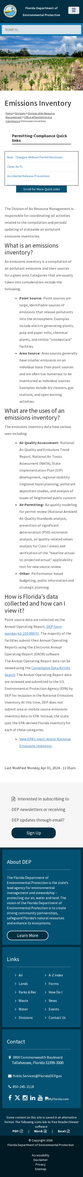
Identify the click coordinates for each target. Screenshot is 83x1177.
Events (54, 1009)
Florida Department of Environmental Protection (41, 1145)
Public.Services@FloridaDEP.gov (37, 1076)
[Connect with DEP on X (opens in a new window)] (18, 1096)
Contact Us (57, 1017)
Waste (23, 1000)
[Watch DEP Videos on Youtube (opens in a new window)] (40, 1096)
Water (23, 1009)
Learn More (27, 935)
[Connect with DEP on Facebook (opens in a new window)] (10, 1096)
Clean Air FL (15, 167)
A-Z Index (56, 975)
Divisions (20, 113)
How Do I (55, 992)
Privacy (41, 1164)
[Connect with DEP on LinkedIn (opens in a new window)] (33, 1096)
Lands (23, 983)
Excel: (62, 1131)
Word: (39, 1131)
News (53, 1000)
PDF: (16, 1131)
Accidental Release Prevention (28, 176)
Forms (54, 983)
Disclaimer (40, 1160)
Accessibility (40, 1155)
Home (9, 113)
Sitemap (40, 1169)
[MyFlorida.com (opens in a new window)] (57, 1097)
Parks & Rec (27, 992)
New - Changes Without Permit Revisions (35, 157)
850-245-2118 (23, 1087)
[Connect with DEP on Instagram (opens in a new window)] (25, 1096)
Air (21, 975)
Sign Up (34, 833)
